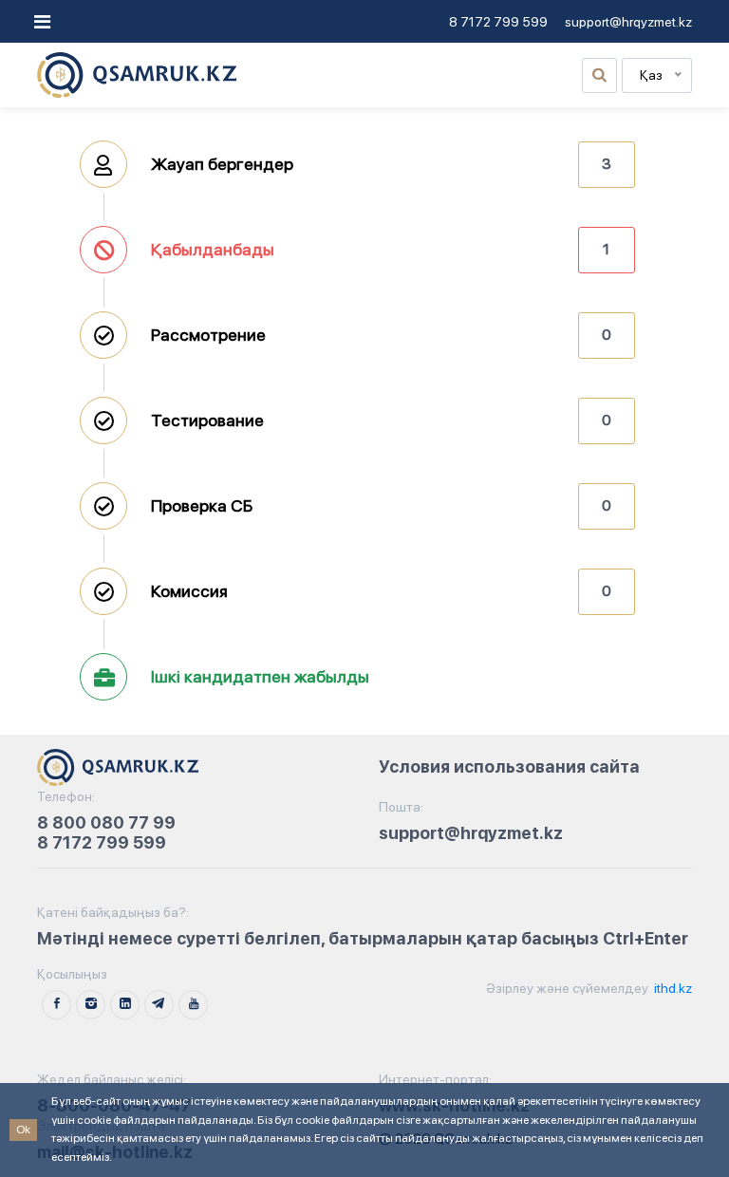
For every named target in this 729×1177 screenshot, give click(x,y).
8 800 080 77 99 (106, 822)
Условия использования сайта (509, 766)
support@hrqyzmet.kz (628, 21)
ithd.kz (671, 988)
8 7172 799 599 (498, 21)
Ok (23, 1129)
